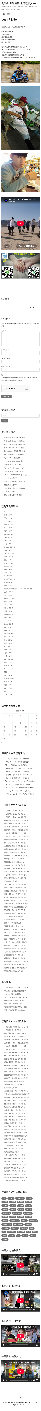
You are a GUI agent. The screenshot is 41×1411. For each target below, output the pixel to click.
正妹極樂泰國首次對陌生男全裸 (14, 910)
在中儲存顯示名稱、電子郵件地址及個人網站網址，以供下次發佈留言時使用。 (19, 379)
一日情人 (29, 1198)
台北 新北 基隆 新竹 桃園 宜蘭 (14, 482)
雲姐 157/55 (8, 518)
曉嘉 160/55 (8, 515)
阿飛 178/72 (23, 794)
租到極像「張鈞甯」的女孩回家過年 (16, 936)
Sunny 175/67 (8, 512)
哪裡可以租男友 (18, 1224)
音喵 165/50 (8, 611)
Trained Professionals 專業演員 (15, 475)
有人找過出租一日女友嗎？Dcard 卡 (16, 904)
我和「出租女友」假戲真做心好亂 (15, 884)
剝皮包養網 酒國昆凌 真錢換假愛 (15, 1081)
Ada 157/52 (8, 630)
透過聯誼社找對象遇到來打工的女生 (16, 961)
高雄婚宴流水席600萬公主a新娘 (14, 1181)
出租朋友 (5, 1220)
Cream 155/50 (9, 534)
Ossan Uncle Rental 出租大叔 (14, 438)
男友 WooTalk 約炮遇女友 (12, 923)
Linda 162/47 (8, 624)
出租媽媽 (5, 1217)
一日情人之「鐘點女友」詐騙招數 (15, 817)
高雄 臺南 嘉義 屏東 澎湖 (13, 495)
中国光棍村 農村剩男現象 (12, 1030)
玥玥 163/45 (8, 653)
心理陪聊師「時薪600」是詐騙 (14, 1000)
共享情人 (20, 1205)
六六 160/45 (8, 521)
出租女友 (28, 1209)
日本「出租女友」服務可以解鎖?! (15, 894)
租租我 (35, 1232)
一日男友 (12, 1202)
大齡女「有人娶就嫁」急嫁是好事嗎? (16, 872)
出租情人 (20, 1217)
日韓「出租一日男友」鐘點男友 (14, 1126)
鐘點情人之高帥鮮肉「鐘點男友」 (15, 1171)
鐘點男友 (5, 1239)
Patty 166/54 (8, 634)
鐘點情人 (33, 1235)
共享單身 (5, 1205)
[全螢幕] (37, 1274)
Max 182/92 (8, 640)
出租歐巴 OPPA (14, 1220)
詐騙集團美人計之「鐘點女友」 (14, 955)
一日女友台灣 (20, 1198)
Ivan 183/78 (8, 682)
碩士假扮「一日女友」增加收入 (14, 929)
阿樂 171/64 (8, 672)
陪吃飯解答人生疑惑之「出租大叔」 (16, 1174)
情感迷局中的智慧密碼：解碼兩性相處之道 (18, 589)
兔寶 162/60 (18, 759)
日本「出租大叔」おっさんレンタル (16, 1113)
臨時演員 (11, 1235)
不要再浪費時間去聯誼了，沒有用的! (16, 820)
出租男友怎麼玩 (7, 1224)
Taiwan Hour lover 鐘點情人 (14, 461)
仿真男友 (28, 1202)
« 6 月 (3, 742)
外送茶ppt (28, 1224)
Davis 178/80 (23, 781)
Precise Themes (27, 1405)
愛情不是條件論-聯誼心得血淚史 (15, 1004)
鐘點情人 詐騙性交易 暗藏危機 (14, 965)
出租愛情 (28, 1217)
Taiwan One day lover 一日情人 (15, 468)
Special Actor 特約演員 (12, 458)
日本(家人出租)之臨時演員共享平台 (16, 891)
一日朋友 (5, 1202)
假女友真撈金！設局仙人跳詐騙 (14, 1062)
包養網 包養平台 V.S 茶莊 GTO (14, 859)
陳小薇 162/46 (9, 614)
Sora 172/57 (8, 688)
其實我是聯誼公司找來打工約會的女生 (16, 849)
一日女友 (11, 1198)
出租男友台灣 (33, 1220)
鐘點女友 (25, 1235)
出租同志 (12, 1209)
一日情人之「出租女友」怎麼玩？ (15, 811)
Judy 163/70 (8, 694)
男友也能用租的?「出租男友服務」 (15, 1142)
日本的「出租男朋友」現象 (13, 1123)
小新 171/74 (8, 691)
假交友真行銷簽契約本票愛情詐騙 (15, 843)
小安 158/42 (8, 618)
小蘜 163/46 (8, 643)
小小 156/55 (8, 569)
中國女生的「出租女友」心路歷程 (15, 823)
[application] (20, 1265)
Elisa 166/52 (8, 601)
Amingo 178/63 (9, 598)
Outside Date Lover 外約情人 (14, 441)
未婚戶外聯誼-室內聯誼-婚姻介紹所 (16, 907)
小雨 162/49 (8, 656)
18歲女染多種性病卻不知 (12, 994)
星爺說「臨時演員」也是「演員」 (15, 897)
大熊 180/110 (8, 592)
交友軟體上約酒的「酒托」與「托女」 (16, 836)
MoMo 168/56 (9, 563)
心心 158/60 (8, 544)
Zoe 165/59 (8, 537)
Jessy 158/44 (8, 605)
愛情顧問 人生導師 (10, 485)
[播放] (4, 1274)
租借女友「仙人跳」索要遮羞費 (14, 932)
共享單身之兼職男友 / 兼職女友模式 (16, 846)
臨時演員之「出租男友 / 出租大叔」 (16, 1161)
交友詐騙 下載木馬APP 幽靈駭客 (15, 1036)
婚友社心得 (15, 1228)
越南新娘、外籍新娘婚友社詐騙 (14, 958)
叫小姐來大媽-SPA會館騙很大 (14, 862)
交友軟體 (20, 1202)
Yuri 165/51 (8, 595)
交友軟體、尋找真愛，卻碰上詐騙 (15, 833)
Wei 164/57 (8, 582)
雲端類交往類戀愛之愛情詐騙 (14, 971)
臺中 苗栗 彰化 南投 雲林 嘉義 (14, 488)
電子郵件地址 (6, 358)
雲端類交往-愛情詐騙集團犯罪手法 (15, 968)
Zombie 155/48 (9, 553)
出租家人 (12, 1217)
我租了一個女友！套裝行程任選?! (15, 888)
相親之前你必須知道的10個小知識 (15, 1007)
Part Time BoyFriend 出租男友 (15, 444)
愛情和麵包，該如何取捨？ (13, 881)
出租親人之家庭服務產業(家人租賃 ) (16, 856)
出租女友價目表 (17, 1213)
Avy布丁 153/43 (9, 579)
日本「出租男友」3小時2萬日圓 (14, 1117)
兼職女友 (5, 1209)
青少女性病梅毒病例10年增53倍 (14, 1010)
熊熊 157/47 (8, 662)
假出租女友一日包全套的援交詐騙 (15, 1059)
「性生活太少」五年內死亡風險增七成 (16, 988)
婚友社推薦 (24, 1228)
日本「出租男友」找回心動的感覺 (15, 1120)
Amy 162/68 (8, 541)
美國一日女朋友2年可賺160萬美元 (15, 942)
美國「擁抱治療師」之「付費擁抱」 (16, 939)
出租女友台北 (27, 1213)
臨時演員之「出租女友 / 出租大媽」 (16, 945)
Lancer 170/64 (9, 678)
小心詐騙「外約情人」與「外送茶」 (16, 875)
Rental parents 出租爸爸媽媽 (14, 454)
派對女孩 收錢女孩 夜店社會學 (14, 920)
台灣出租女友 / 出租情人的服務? (15, 865)
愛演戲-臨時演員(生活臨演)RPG (18, 3)
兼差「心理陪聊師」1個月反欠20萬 (15, 997)
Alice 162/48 (8, 659)
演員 (4, 1232)
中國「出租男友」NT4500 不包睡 (15, 1033)
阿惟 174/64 (8, 650)
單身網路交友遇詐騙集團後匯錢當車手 (16, 868)
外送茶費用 (6, 1228)
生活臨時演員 (11, 1232)
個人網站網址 (5, 366)
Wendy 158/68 (9, 637)
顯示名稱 (4, 350)
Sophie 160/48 (9, 528)
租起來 (4, 1235)
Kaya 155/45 (8, 525)
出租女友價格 (6, 1213)
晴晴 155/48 (8, 685)
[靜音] (34, 1274)
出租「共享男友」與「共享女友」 (15, 1072)
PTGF (4, 1198)
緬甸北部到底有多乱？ (11, 1152)
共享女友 (12, 1205)
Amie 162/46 (8, 621)
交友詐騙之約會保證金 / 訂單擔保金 (16, 827)
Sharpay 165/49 (9, 547)
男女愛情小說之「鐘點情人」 (14, 926)
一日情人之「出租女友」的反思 (14, 814)
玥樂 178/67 (8, 550)
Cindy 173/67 (8, 608)
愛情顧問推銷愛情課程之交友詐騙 (15, 1104)
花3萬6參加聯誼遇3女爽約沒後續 (15, 952)
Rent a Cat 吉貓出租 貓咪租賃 (14, 451)
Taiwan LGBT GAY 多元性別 (13, 465)
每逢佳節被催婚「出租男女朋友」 (15, 913)
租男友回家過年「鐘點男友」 (14, 1149)
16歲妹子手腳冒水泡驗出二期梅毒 (15, 991)
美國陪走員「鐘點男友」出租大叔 (15, 1158)
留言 (3, 331)
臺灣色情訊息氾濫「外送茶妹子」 (15, 948)
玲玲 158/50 (8, 675)
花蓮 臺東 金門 (9, 492)
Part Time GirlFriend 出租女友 (14, 448)
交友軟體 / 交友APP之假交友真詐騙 (16, 830)
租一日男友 (21, 1232)
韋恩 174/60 (8, 573)
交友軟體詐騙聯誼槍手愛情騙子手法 (16, 839)
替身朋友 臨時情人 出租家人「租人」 (16, 900)
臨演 (18, 1235)
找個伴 (31, 1228)
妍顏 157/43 (8, 560)
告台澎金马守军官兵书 (11, 1088)
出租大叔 (20, 1209)
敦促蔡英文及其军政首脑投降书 (14, 1107)
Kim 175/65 (8, 576)
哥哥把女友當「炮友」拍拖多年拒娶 (16, 1091)
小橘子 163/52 (9, 557)
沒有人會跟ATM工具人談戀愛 (14, 916)
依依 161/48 (8, 585)
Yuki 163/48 (8, 666)
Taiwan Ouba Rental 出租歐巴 (14, 471)
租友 (28, 1232)
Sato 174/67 (8, 669)
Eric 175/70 (8, 646)
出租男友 (24, 1220)
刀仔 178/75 (8, 531)
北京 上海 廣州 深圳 (11, 478)
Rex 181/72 (8, 566)
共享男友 (28, 1205)
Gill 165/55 (7, 627)
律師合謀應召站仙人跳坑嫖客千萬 (15, 878)
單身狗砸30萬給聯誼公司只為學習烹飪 (17, 1094)
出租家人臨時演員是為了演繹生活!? (16, 852)
